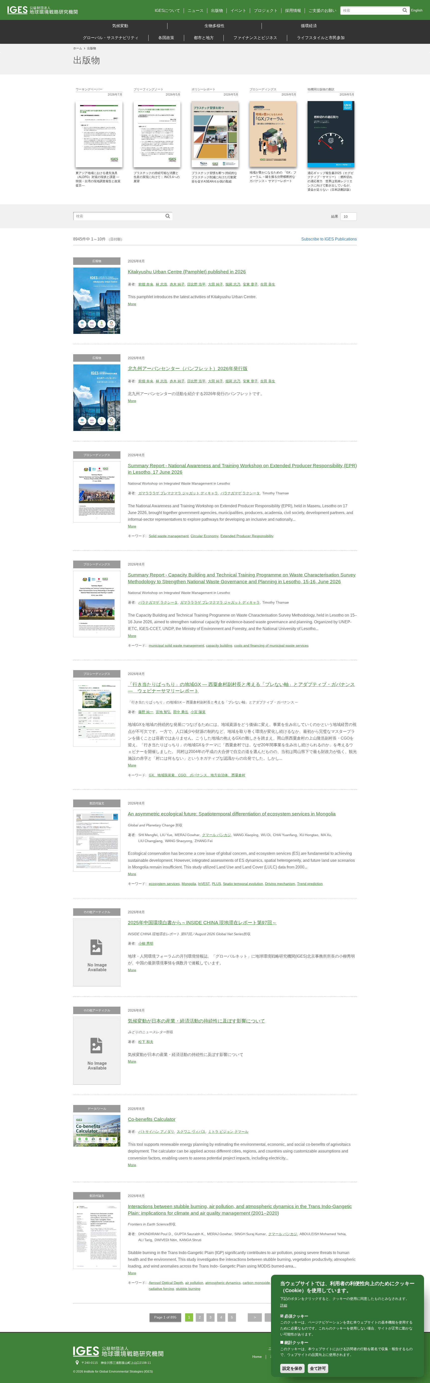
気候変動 (120, 26)
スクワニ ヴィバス (191, 1132)
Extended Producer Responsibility (246, 536)
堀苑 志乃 (232, 284)
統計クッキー (296, 1342)
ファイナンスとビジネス (255, 38)
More (132, 304)
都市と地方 (204, 38)
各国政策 (166, 38)
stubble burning (188, 1289)
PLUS (216, 884)
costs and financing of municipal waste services (271, 645)
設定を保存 (292, 1368)
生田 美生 (267, 284)
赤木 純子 (177, 284)
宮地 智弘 (163, 712)
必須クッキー (296, 1316)
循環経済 (309, 26)
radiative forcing (161, 1289)
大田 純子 (215, 284)
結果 (334, 216)
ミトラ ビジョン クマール (228, 1132)
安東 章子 (250, 284)
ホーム (77, 48)
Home (257, 1356)
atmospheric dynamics (223, 1283)
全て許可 (318, 1368)
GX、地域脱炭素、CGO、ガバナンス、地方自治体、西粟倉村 (197, 775)
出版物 (217, 11)
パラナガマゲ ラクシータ (240, 493)
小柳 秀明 (145, 943)
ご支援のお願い (322, 11)
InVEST (204, 884)
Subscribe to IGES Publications (329, 239)
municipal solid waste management (176, 645)
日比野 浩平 (196, 284)
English (417, 10)
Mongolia (189, 884)
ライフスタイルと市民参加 (321, 38)
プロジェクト (266, 11)
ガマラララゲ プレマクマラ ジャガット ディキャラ (178, 493)
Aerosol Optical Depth (166, 1283)
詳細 (283, 1305)
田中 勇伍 (180, 712)
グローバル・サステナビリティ (111, 38)
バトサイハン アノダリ (156, 1132)
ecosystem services (164, 884)
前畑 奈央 (145, 284)
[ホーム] (58, 12)
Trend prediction (310, 884)
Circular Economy (204, 536)
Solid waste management (169, 536)
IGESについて (167, 11)
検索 (406, 8)
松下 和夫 (145, 1042)
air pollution (194, 1283)
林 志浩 (161, 284)
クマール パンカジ (216, 835)
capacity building (219, 645)
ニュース (196, 11)
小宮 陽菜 (198, 712)
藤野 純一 (145, 712)
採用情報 (293, 11)
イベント (238, 11)
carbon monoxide (256, 1283)
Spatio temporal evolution (243, 884)
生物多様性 (214, 26)
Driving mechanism (280, 884)
